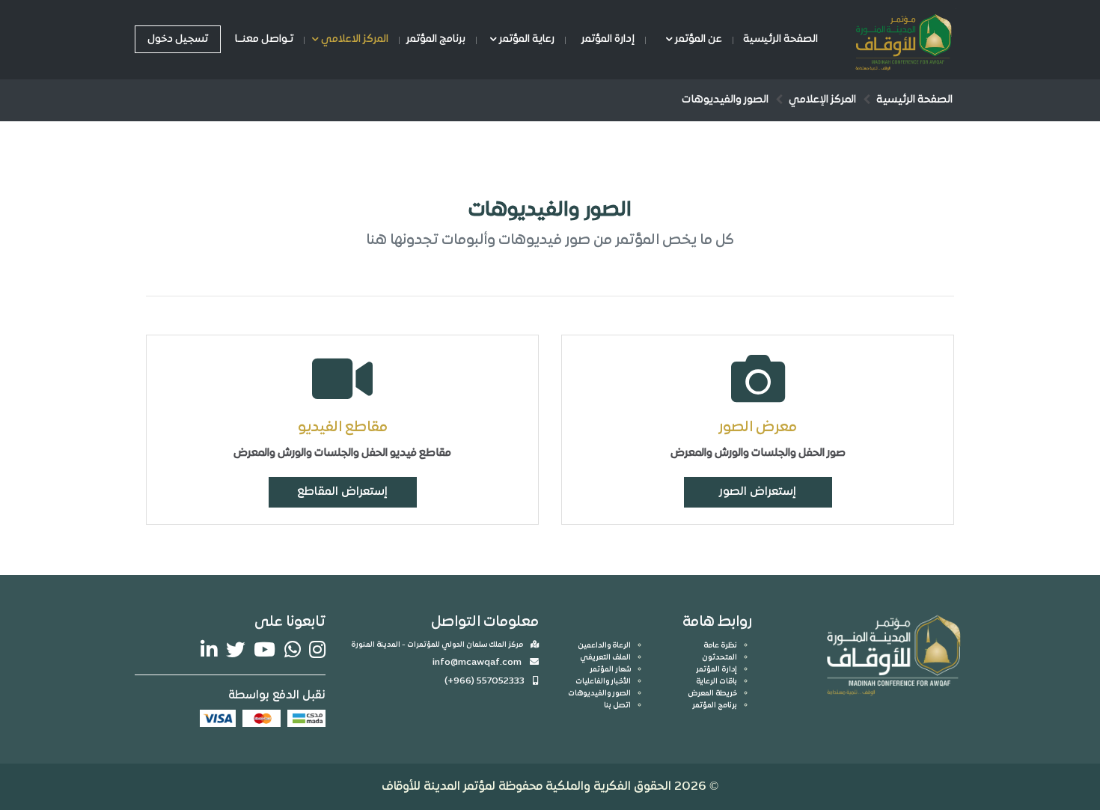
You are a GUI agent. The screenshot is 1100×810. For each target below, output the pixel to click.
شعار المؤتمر (610, 670)
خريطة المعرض (712, 693)
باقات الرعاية (716, 681)
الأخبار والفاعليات (603, 681)
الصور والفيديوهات (599, 693)
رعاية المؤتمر (525, 39)
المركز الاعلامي (353, 39)
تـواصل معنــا (264, 39)
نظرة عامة (720, 646)
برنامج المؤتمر (435, 39)
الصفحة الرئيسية (780, 39)
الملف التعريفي (605, 658)
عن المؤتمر (697, 39)
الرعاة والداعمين (604, 646)
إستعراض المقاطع (342, 492)
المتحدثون (719, 658)
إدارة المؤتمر (608, 39)
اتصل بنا (617, 705)
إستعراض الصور (757, 492)
